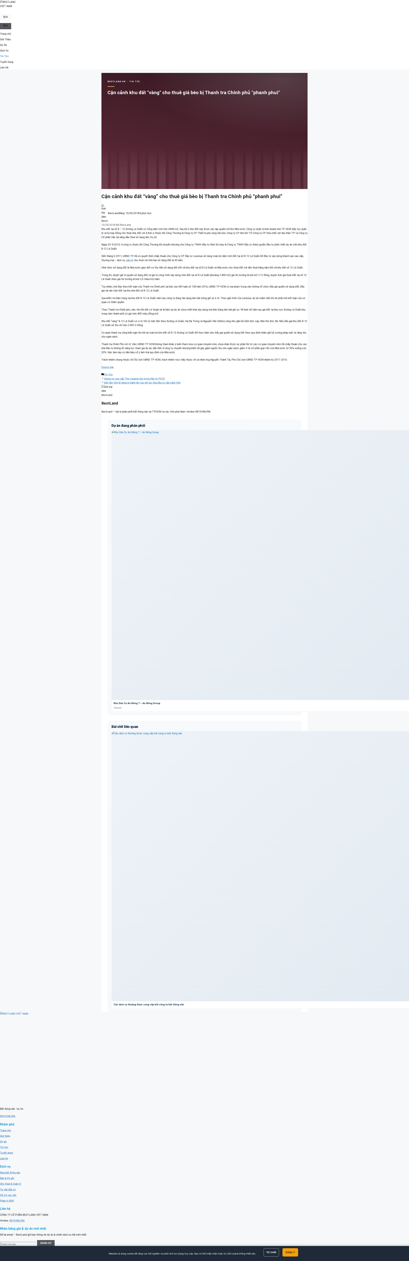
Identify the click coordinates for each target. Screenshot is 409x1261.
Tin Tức (4, 56)
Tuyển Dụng (6, 61)
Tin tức (4, 1147)
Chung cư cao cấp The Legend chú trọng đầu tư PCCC (134, 378)
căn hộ (129, 260)
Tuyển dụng (6, 1152)
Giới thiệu (5, 1136)
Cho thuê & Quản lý (10, 1183)
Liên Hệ (4, 67)
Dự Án (3, 45)
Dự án (3, 1141)
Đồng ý (290, 1252)
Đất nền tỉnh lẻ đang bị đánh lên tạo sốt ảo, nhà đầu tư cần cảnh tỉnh (142, 382)
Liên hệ (4, 1158)
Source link (107, 367)
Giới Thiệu (5, 39)
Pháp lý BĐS (7, 1200)
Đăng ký (46, 1243)
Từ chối (271, 1252)
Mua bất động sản (10, 1172)
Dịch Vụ (4, 50)
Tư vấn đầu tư (8, 1189)
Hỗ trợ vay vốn (8, 1195)
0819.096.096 (7, 1116)
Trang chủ (5, 33)
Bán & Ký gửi (7, 1178)
